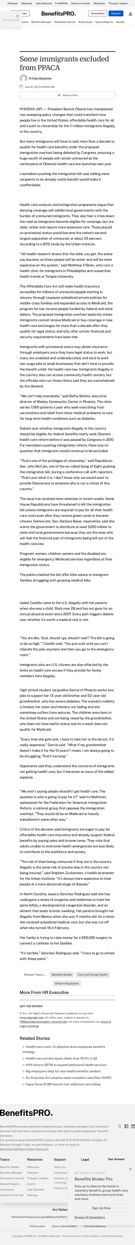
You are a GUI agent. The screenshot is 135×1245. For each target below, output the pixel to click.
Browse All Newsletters (90, 1217)
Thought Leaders (118, 3)
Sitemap (32, 1195)
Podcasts (13, 3)
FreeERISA (61, 3)
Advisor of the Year (12, 1195)
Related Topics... (35, 974)
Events (31, 1183)
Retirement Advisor (12, 1178)
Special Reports (10, 1183)
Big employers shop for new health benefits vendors (63, 1071)
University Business (94, 1226)
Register (116, 13)
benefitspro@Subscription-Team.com (24, 1149)
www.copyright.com (32, 1017)
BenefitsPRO (57, 1217)
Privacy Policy (91, 1236)
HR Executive (37, 1226)
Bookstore (99, 3)
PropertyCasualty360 (38, 1217)
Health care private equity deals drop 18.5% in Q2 (61, 1058)
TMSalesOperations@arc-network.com (43, 1021)
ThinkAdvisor (18, 1217)
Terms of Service (71, 1236)
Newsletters (98, 13)
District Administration (64, 1226)
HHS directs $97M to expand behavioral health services (66, 1065)
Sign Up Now (101, 1208)
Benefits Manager (11, 1172)
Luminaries (7, 1189)
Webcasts (26, 3)
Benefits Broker (10, 1167)
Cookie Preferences (112, 1236)
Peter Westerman (42, 78)
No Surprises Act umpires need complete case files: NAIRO (68, 1078)
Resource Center (80, 3)
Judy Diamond (44, 3)
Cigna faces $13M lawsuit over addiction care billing (63, 1084)
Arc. (35, 1236)
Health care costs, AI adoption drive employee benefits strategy (63, 1049)
